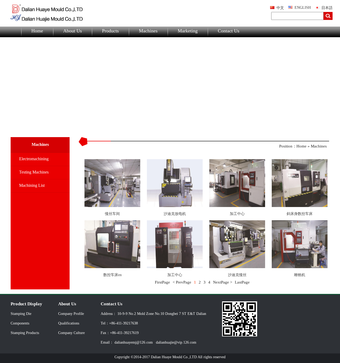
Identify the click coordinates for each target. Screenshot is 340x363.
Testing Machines (34, 172)
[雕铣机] (300, 267)
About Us (72, 30)
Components (20, 323)
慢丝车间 (112, 214)
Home (37, 30)
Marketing (188, 30)
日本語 (327, 8)
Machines (148, 30)
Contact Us (228, 30)
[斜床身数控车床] (300, 206)
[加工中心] (237, 206)
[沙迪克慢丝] (237, 267)
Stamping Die (21, 314)
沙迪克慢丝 (237, 275)
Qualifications (68, 323)
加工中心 (237, 214)
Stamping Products (25, 333)
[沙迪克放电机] (175, 206)
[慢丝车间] (112, 206)
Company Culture (71, 333)
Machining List (32, 185)
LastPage (242, 282)
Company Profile (71, 314)
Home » (303, 146)
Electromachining (34, 159)
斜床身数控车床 (300, 214)
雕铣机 (299, 275)
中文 (280, 8)
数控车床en (112, 275)
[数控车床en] (112, 267)
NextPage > (222, 282)
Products (110, 30)
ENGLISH (303, 8)
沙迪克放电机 (175, 214)
